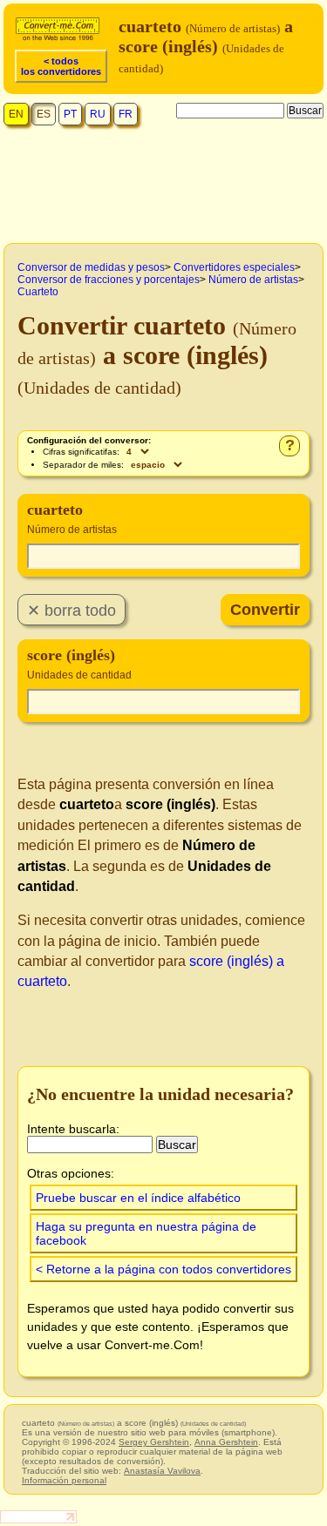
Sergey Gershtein (154, 1442)
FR (126, 114)
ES (44, 114)
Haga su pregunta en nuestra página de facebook (146, 1233)
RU (98, 114)
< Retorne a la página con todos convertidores (163, 1269)
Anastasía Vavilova (162, 1470)
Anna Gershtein (226, 1442)
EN (16, 114)
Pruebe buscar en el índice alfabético (138, 1198)
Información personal (64, 1480)
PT (70, 114)
